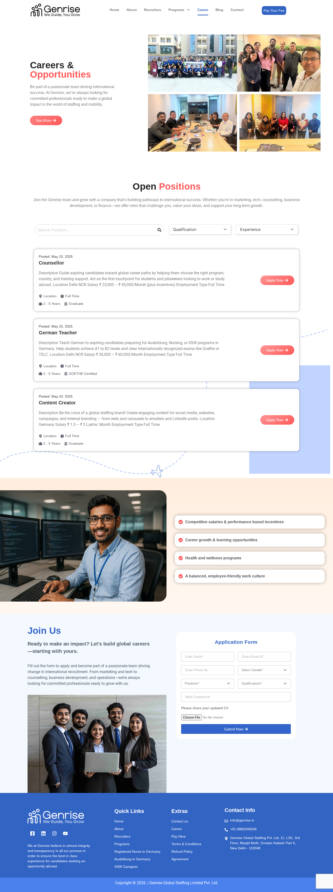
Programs (176, 10)
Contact (237, 10)
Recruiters (152, 10)
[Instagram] (54, 833)
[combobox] (94, 230)
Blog (219, 10)
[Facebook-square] (32, 833)
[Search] (159, 230)
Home (114, 10)
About (132, 10)
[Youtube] (65, 833)
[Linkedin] (43, 833)
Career (202, 10)
